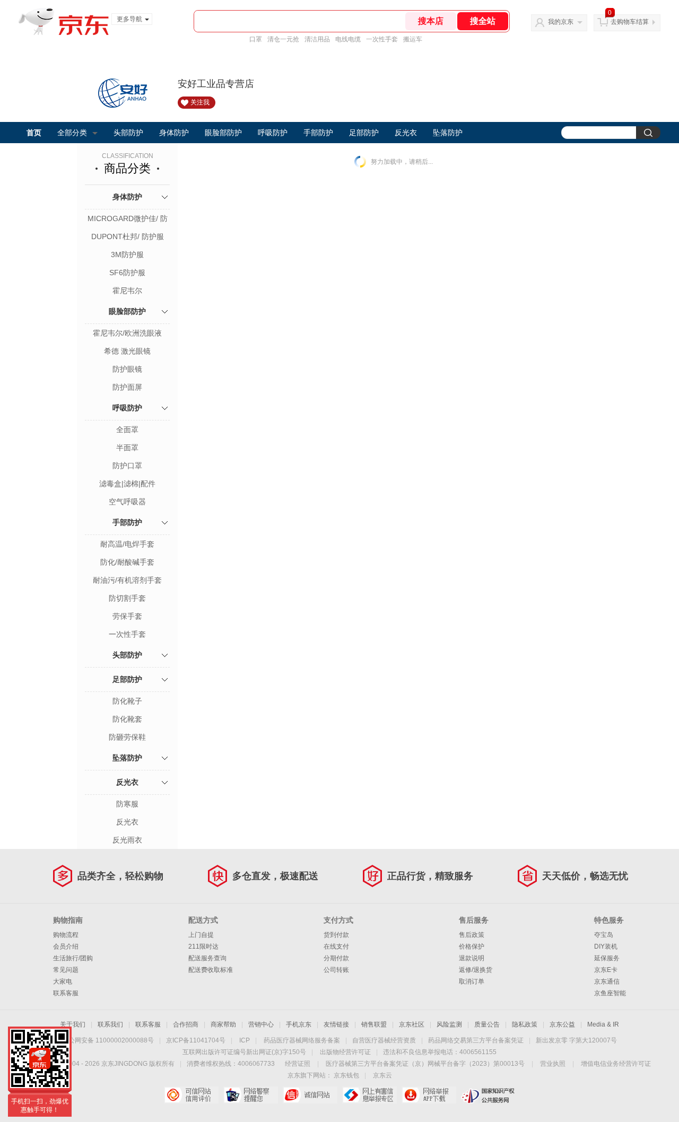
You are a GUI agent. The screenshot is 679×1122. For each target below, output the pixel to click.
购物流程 (66, 935)
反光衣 (406, 132)
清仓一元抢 (283, 39)
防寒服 (127, 804)
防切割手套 (127, 598)
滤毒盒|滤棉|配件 (127, 483)
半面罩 (127, 447)
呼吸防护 (273, 132)
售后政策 (471, 935)
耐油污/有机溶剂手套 (127, 580)
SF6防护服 (127, 272)
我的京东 (560, 21)
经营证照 (297, 1063)
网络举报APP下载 (429, 1094)
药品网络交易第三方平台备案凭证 (476, 1040)
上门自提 (201, 935)
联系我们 (110, 1024)
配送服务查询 (207, 958)
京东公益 (562, 1024)
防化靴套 (127, 719)
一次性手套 (382, 39)
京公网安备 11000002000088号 (108, 1040)
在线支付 (336, 946)
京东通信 (607, 981)
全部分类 (72, 132)
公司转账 (336, 970)
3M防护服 (127, 254)
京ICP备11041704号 (195, 1040)
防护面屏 (127, 387)
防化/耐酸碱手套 (127, 562)
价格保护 (471, 946)
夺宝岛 (603, 935)
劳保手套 (127, 616)
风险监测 (449, 1024)
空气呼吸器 (127, 501)
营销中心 (261, 1024)
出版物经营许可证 (345, 1052)
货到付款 (336, 935)
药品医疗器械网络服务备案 (302, 1040)
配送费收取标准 (210, 970)
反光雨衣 (127, 840)
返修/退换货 (475, 970)
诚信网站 (310, 1094)
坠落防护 (448, 132)
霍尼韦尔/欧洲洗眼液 (127, 333)
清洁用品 (317, 39)
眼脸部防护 (223, 132)
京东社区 (411, 1024)
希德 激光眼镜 (127, 351)
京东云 (382, 1075)
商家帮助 (223, 1024)
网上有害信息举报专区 (369, 1094)
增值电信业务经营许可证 (616, 1063)
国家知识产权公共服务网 (488, 1094)
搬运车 (412, 39)
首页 (34, 132)
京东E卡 (605, 970)
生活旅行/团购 (73, 958)
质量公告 (487, 1024)
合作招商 (185, 1024)
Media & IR (603, 1024)
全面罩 (127, 429)
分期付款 (336, 958)
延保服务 (607, 958)
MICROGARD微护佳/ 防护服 (128, 219)
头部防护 (128, 132)
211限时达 (203, 946)
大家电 (62, 981)
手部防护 (318, 132)
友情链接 (336, 1024)
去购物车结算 (630, 21)
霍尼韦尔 (127, 290)
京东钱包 (346, 1075)
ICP (244, 1040)
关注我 (200, 102)
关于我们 (72, 1024)
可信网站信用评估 (191, 1094)
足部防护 (364, 132)
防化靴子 (127, 701)
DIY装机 (605, 946)
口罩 (255, 39)
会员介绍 (66, 946)
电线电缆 (348, 39)
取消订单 (471, 981)
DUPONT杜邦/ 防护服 (127, 236)
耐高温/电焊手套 (127, 544)
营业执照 (552, 1063)
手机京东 (298, 1024)
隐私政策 (524, 1024)
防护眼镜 (127, 369)
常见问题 (66, 970)
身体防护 (174, 132)
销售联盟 (374, 1024)
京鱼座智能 (610, 993)
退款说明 (471, 958)
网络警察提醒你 (250, 1094)
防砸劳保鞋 (127, 737)
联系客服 (66, 993)
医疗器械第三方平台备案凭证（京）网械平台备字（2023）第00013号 (425, 1063)
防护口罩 (127, 465)
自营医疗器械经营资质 (384, 1040)
